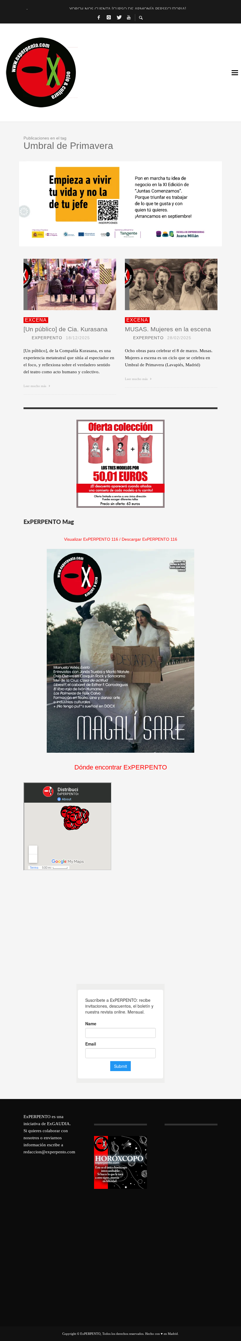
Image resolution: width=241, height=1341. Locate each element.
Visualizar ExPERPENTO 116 (91, 539)
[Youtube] (128, 17)
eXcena (36, 319)
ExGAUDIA (58, 1123)
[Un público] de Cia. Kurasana (66, 329)
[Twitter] (118, 17)
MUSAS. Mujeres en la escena (168, 329)
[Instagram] (108, 17)
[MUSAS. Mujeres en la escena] (162, 284)
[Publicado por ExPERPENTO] (26, 337)
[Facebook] (98, 17)
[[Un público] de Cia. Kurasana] (60, 284)
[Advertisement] (68, 927)
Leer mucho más (35, 386)
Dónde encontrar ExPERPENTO (120, 767)
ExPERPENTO (47, 337)
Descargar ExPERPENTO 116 (149, 539)
